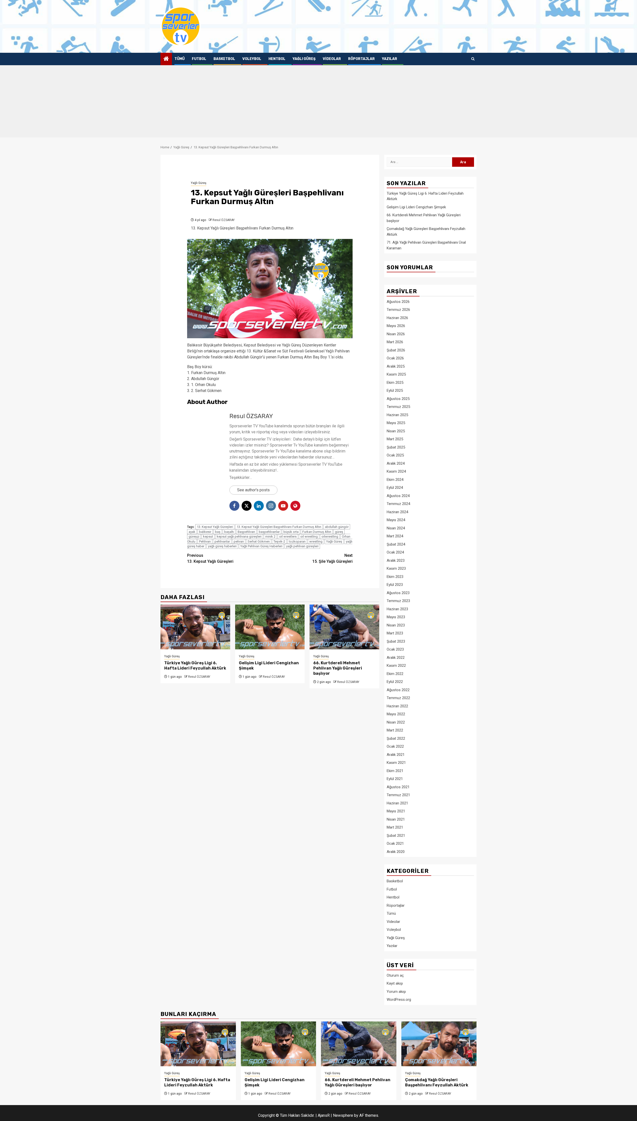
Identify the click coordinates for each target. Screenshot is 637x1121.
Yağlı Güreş (304, 59)
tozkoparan (297, 541)
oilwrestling (329, 536)
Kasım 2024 (396, 471)
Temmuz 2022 (398, 698)
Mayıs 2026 (396, 326)
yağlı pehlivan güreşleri (302, 546)
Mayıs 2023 (396, 617)
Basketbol (224, 59)
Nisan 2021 (396, 819)
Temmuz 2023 (398, 601)
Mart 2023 (395, 633)
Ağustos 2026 (398, 301)
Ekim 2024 (395, 479)
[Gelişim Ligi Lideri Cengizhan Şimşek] (270, 627)
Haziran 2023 (397, 609)
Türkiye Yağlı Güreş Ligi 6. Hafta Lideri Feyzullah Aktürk (195, 666)
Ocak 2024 (395, 552)
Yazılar (389, 59)
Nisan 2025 (396, 431)
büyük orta (291, 532)
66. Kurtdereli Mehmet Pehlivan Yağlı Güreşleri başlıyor (337, 668)
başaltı (229, 532)
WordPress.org (399, 999)
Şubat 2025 (396, 447)
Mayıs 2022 (396, 714)
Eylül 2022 (395, 681)
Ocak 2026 (395, 358)
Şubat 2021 (396, 835)
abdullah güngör (337, 527)
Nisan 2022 (396, 722)
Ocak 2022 (395, 746)
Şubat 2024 (396, 544)
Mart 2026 (395, 342)
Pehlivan (205, 541)
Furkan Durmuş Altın (316, 532)
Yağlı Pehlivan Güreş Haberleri (261, 546)
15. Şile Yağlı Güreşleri (332, 558)
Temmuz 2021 (398, 795)
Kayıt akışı (395, 983)
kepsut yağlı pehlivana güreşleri (239, 536)
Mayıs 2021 (396, 811)
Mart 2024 (395, 536)
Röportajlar (361, 59)
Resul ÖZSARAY (223, 220)
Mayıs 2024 (396, 520)
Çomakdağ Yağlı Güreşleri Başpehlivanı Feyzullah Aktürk (436, 1082)
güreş (339, 532)
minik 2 (270, 536)
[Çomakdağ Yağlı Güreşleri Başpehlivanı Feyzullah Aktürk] (439, 1043)
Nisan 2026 (396, 334)
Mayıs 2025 (396, 423)
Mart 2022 (395, 730)
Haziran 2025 (397, 415)
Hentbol (276, 59)
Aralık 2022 (396, 657)
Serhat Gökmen (259, 541)
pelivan (239, 541)
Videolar (332, 59)
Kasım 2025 (396, 374)
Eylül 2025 (395, 390)
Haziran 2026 (397, 318)
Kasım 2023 (396, 568)
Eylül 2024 (395, 487)
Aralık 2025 (396, 366)
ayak (192, 532)
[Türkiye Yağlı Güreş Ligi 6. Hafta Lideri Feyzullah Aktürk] (195, 627)
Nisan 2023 (396, 625)
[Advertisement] (318, 102)
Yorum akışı (396, 991)
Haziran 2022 (397, 706)
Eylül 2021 (395, 779)
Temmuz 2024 (398, 504)
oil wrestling (309, 536)
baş (217, 532)
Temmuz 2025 (398, 406)
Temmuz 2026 (398, 309)
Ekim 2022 (395, 674)
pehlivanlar (222, 541)
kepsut (208, 536)
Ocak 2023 (395, 649)
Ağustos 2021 (398, 787)
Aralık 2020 (396, 851)
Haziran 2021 (397, 803)
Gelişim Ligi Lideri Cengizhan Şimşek (416, 207)
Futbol (199, 59)
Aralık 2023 (396, 560)
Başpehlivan (246, 532)
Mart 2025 (395, 439)
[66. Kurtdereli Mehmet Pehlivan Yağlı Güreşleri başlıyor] (344, 627)
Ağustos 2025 (398, 398)
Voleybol (251, 59)
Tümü (179, 59)
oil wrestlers (288, 536)
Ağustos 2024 (398, 496)
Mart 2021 (395, 827)
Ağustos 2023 (398, 593)
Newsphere (343, 1115)
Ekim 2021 (395, 771)
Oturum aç (395, 975)
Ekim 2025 (395, 382)
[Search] (473, 59)
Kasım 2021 (396, 762)
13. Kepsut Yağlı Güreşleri (215, 527)
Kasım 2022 (396, 665)
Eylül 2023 (395, 584)
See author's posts (253, 490)
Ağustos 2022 (398, 690)
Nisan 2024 (396, 528)
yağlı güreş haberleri (222, 546)
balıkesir (205, 532)
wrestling (315, 541)
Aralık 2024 (396, 463)
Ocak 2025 (395, 455)
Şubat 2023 (396, 641)
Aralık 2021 (396, 754)
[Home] (166, 59)
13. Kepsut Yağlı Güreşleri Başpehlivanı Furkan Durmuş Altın (279, 527)
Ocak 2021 (395, 843)
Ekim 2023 (395, 576)
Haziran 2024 (397, 512)
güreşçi (194, 536)
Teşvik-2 (279, 541)
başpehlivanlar (269, 532)
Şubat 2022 (396, 738)
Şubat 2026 (396, 350)
